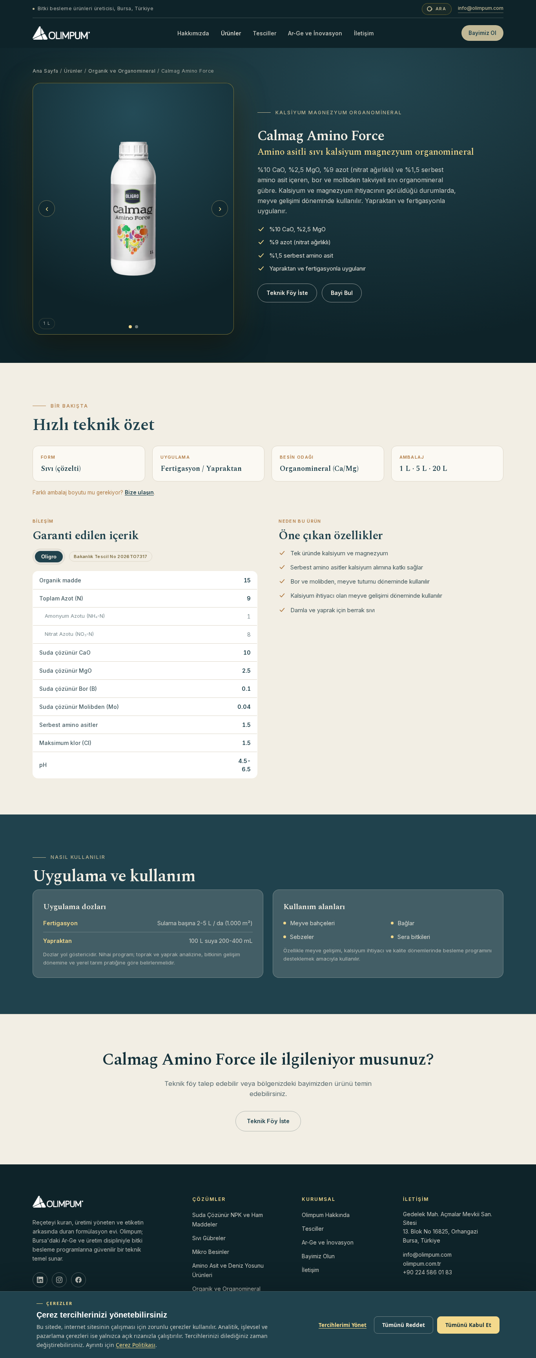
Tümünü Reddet (403, 1325)
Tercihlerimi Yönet (342, 1325)
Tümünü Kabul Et (468, 1325)
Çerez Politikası (135, 1345)
